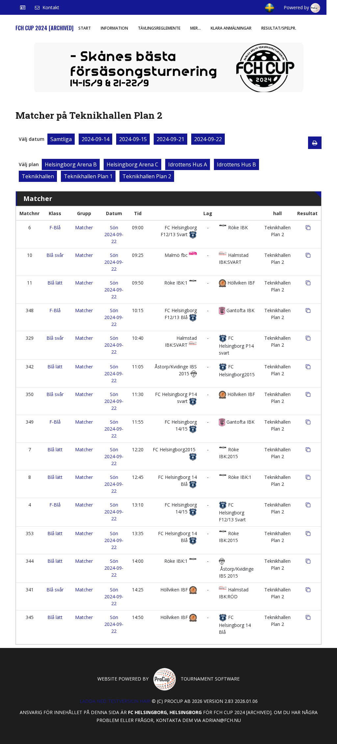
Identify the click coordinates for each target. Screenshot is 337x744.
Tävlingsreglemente (159, 28)
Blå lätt (55, 283)
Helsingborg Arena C (132, 164)
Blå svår (55, 255)
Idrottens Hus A (187, 164)
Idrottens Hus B (236, 164)
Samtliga (61, 139)
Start (84, 28)
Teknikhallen (38, 176)
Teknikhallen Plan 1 (88, 176)
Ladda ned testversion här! (115, 701)
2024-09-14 (95, 139)
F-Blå (55, 227)
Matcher (84, 227)
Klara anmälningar (231, 28)
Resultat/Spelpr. (278, 28)
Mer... (195, 28)
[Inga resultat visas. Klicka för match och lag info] (308, 227)
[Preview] (315, 142)
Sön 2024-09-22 (113, 234)
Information (114, 28)
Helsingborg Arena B (71, 164)
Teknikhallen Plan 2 (146, 176)
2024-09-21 (170, 139)
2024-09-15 (133, 139)
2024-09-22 (208, 139)
